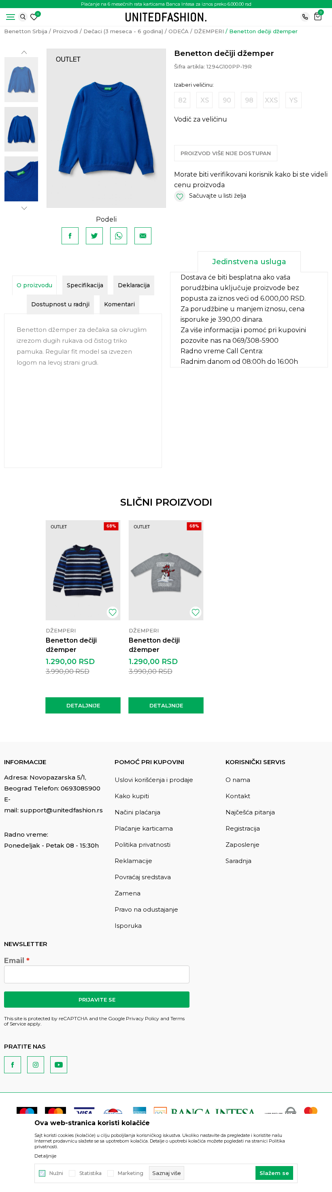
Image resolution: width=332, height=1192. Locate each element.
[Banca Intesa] (205, 1113)
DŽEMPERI (209, 31)
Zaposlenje (243, 844)
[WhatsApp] (119, 236)
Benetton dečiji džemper (71, 645)
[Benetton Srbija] (166, 16)
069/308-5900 (255, 340)
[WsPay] (280, 1113)
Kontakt (238, 796)
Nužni (56, 1173)
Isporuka (128, 925)
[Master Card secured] (310, 1113)
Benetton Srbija (25, 31)
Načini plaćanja (137, 812)
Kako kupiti (132, 796)
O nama (238, 780)
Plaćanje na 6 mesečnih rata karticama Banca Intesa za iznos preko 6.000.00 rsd (166, 4)
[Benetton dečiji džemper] (83, 570)
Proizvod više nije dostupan (226, 153)
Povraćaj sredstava (143, 877)
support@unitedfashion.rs (61, 810)
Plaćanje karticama (144, 828)
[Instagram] (36, 1065)
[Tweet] (94, 236)
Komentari (119, 304)
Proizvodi (65, 31)
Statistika (90, 1173)
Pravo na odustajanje (146, 909)
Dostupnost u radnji (60, 304)
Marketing (130, 1173)
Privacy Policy (142, 1018)
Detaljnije (83, 705)
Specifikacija (85, 285)
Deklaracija (134, 285)
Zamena (127, 893)
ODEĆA (178, 31)
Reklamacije (133, 861)
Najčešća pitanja (250, 812)
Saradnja (238, 861)
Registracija (243, 828)
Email (14, 960)
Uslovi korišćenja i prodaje (154, 780)
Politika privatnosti (142, 844)
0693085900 (80, 788)
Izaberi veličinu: (194, 85)
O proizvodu (34, 285)
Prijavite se (97, 999)
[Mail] (143, 236)
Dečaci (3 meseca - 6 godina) (123, 31)
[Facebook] (70, 236)
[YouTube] (59, 1065)
